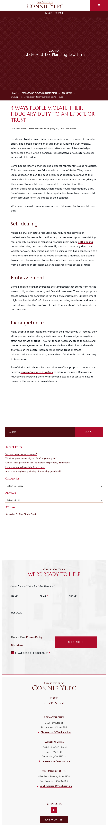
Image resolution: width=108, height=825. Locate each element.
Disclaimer (17, 645)
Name (14, 596)
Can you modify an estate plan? (21, 454)
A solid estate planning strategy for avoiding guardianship (33, 471)
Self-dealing (85, 242)
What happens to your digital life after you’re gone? (31, 458)
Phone (72, 596)
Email (44, 596)
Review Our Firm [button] (54, 819)
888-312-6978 (55, 13)
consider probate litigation (37, 372)
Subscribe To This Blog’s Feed (20, 514)
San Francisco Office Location (56, 786)
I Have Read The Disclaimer (32, 653)
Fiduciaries (71, 128)
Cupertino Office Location (56, 761)
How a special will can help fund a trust (25, 467)
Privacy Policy (34, 637)
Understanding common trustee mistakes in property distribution (37, 462)
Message (16, 612)
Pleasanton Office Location (56, 732)
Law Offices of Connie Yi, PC (36, 128)
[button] (99, 5)
